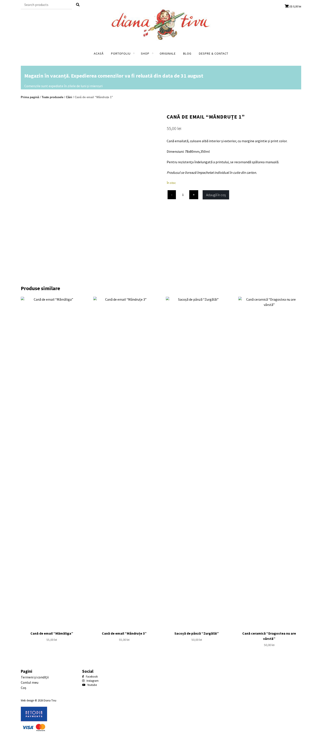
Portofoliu (121, 53)
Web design (27, 700)
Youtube (92, 685)
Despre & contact (213, 53)
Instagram (92, 680)
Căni (69, 97)
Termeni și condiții (35, 677)
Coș (23, 687)
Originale (168, 53)
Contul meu (29, 682)
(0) (295, 6)
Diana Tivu (50, 700)
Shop (145, 53)
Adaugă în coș (216, 195)
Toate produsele (52, 97)
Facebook (91, 676)
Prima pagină (30, 97)
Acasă (99, 53)
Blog (187, 53)
